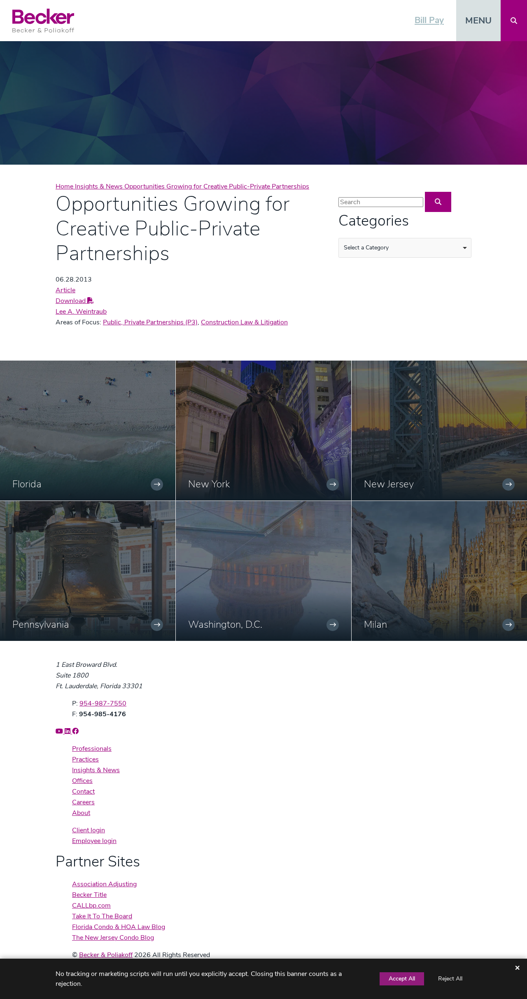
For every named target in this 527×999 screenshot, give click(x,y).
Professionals (92, 748)
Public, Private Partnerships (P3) (150, 322)
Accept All (402, 979)
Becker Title (89, 894)
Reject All (450, 979)
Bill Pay (429, 20)
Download (71, 300)
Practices (85, 759)
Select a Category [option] (366, 247)
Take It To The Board (102, 916)
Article (65, 290)
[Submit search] (438, 202)
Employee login (94, 840)
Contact (83, 791)
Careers (83, 802)
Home (65, 186)
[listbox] (404, 248)
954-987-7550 (102, 703)
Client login (88, 830)
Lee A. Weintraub (81, 311)
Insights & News (99, 186)
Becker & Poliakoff (106, 954)
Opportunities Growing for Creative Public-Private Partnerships (216, 186)
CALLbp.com (91, 905)
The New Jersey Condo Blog (113, 937)
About (81, 812)
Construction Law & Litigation (244, 322)
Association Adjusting (104, 884)
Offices (82, 780)
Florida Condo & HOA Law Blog (118, 926)
